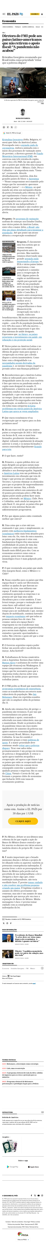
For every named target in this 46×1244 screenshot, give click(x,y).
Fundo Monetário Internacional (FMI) (22, 155)
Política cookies (35, 1221)
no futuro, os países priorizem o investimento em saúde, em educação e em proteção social (22, 337)
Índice (27, 1227)
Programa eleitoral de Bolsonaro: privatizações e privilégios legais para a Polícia (20, 1083)
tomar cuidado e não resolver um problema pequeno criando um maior (22, 885)
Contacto (8, 1221)
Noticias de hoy (33, 1227)
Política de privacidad (14, 1224)
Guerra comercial (28, 27)
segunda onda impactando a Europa (28, 260)
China (8, 773)
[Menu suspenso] (4, 14)
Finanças (18, 27)
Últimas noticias (9, 1060)
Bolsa (38, 27)
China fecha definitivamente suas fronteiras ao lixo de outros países (8, 258)
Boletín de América (10, 1117)
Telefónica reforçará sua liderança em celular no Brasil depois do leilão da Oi (8, 282)
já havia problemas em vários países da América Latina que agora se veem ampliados (22, 408)
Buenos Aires (8, 662)
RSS (23, 1227)
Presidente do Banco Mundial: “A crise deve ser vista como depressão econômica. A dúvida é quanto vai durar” (29, 938)
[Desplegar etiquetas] (42, 968)
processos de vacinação (27, 218)
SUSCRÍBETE (35, 14)
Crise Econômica (8, 27)
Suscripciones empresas (15, 1227)
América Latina (11, 473)
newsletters (7, 1112)
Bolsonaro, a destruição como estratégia (22, 1064)
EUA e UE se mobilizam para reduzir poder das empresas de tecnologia (8, 306)
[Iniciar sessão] (42, 14)
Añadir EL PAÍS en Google (13, 133)
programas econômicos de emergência (21, 688)
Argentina (34, 178)
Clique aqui (23, 821)
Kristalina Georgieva (12, 139)
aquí (34, 983)
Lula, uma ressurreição (16, 1068)
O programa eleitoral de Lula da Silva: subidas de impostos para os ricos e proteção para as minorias (22, 1075)
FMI (3, 33)
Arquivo (5, 1137)
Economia (9, 21)
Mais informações (7, 978)
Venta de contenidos (17, 1221)
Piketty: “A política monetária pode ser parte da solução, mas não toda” (29, 953)
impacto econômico (16, 616)
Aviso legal (27, 1221)
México (28, 187)
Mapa (22, 1224)
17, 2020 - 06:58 (25, 121)
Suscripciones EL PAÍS (31, 1224)
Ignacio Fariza (23, 118)
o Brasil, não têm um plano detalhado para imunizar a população (22, 230)
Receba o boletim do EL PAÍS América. (18, 919)
